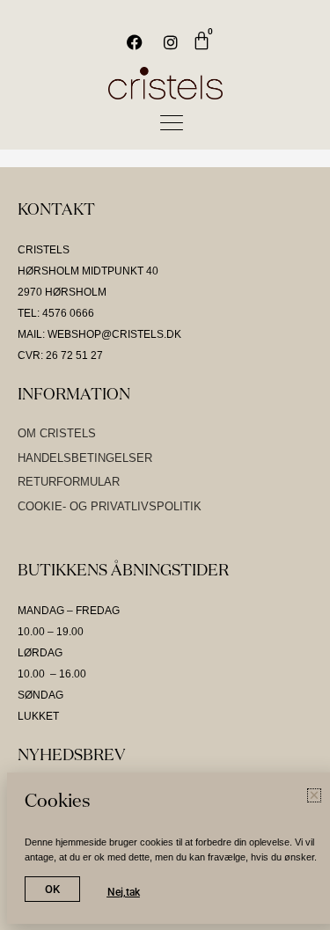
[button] (305, 62)
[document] (165, 465)
